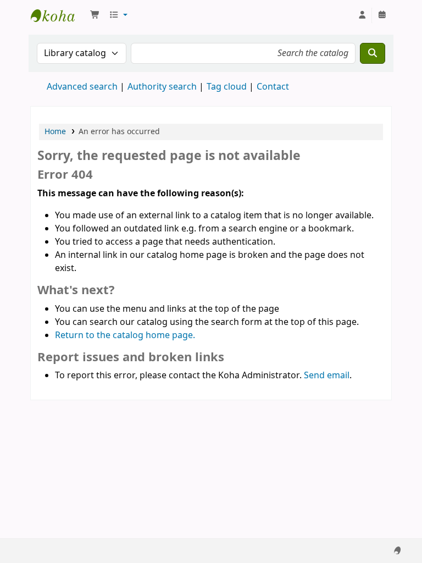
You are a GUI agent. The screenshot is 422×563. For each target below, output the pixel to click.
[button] (95, 15)
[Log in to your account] (362, 15)
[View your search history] (382, 15)
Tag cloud (227, 86)
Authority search (162, 86)
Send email (326, 375)
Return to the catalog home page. (125, 335)
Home (55, 131)
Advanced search (82, 86)
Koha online (58, 15)
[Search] (372, 53)
